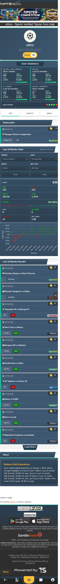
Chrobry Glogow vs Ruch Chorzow (20, 273)
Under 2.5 (7, 140)
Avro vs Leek (10, 417)
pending (11, 279)
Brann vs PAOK (11, 399)
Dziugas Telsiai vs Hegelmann (18, 134)
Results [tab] (30, 113)
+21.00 (6, 333)
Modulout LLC (44, 555)
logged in (13, 502)
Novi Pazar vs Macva (14, 327)
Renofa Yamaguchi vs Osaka (17, 291)
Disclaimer (29, 563)
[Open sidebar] (56, 295)
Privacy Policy (41, 561)
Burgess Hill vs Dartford (15, 345)
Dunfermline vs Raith (14, 363)
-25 (4, 315)
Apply (44, 175)
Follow (27, 55)
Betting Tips (15, 557)
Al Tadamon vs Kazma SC (16, 381)
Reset (15, 175)
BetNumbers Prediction (30, 557)
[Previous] (4, 12)
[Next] (55, 12)
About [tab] (49, 113)
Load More (30, 447)
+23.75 (6, 369)
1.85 (17, 140)
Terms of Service (28, 561)
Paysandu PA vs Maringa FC (17, 309)
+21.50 (6, 405)
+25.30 (6, 351)
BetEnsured (44, 557)
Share (6, 572)
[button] (5, 580)
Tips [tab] (10, 113)
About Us (16, 561)
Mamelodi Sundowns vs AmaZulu (19, 435)
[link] (17, 580)
